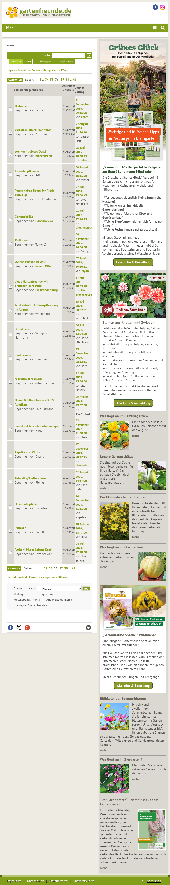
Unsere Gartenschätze (116, 456)
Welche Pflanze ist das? (30, 262)
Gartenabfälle (24, 217)
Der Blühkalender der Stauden (123, 497)
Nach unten (15, 79)
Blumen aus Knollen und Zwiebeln (128, 322)
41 (75, 80)
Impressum (14, 881)
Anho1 (85, 117)
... (43, 80)
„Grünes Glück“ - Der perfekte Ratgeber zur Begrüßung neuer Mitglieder (132, 169)
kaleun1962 (43, 266)
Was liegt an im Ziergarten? (121, 759)
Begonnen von (34, 90)
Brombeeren (23, 329)
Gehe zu (31, 588)
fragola (85, 271)
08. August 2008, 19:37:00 (82, 401)
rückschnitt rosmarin (29, 379)
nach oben (154, 881)
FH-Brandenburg (46, 290)
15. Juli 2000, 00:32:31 (81, 306)
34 (47, 80)
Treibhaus (21, 240)
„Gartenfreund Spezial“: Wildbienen (129, 635)
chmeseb (81, 465)
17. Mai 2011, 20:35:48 (81, 282)
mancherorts (43, 156)
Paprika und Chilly (27, 452)
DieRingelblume (86, 227)
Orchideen (22, 106)
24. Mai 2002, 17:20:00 (81, 548)
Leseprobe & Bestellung (133, 262)
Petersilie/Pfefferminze (30, 478)
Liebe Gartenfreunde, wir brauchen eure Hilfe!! (31, 283)
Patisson (20, 528)
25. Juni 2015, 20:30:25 (81, 152)
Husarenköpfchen (27, 504)
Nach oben (14, 568)
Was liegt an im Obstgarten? (121, 547)
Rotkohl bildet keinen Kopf (33, 550)
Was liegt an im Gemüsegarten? (124, 416)
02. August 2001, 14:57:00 (82, 476)
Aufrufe (69, 90)
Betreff (18, 90)
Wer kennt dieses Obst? (30, 151)
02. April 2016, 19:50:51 (81, 262)
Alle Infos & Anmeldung (133, 403)
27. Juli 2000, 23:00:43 (81, 191)
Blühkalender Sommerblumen (123, 698)
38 (67, 80)
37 (62, 80)
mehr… (136, 436)
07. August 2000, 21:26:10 (82, 128)
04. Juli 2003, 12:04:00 (81, 329)
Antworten (68, 86)
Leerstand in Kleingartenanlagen (37, 426)
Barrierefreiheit (83, 881)
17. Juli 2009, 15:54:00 (81, 377)
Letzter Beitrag (79, 90)
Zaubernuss (23, 355)
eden (84, 160)
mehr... (104, 868)
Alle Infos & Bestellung (133, 686)
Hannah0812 (44, 221)
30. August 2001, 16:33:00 (82, 171)
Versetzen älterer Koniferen (33, 130)
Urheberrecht (59, 881)
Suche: (46, 55)
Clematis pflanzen (27, 171)
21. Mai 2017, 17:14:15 (81, 215)
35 (52, 80)
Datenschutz (35, 881)
